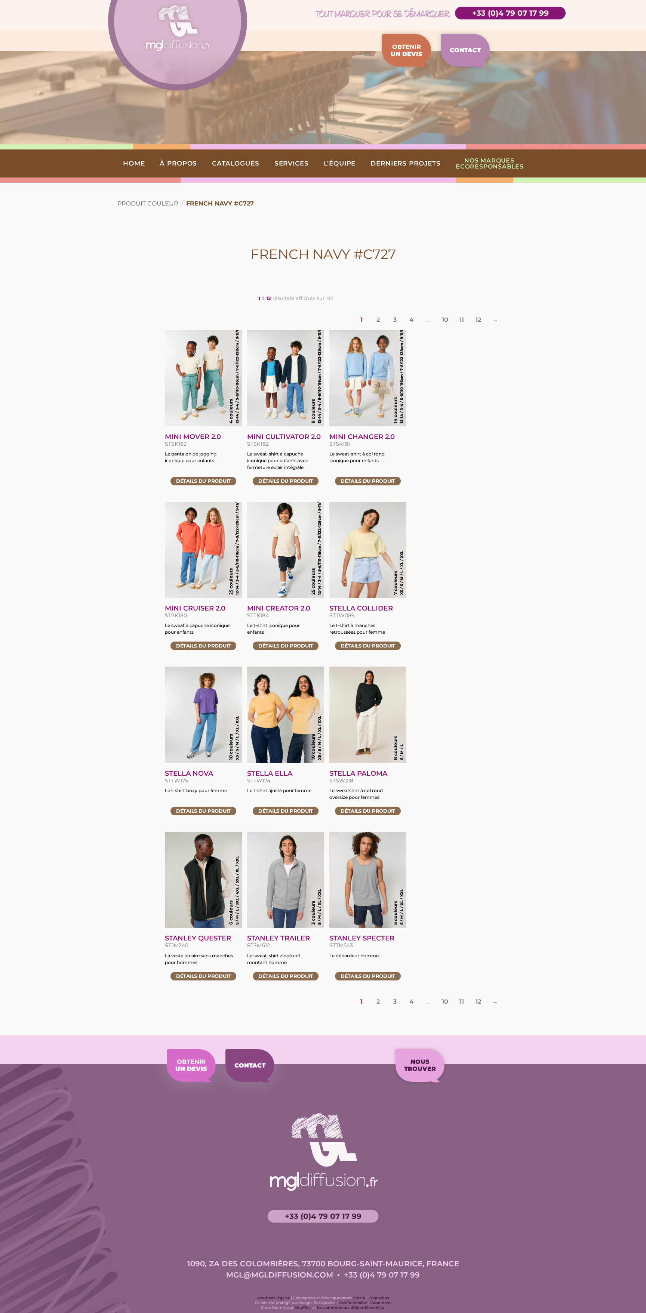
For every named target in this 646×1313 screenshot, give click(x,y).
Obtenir (406, 50)
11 (461, 319)
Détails (203, 481)
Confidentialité (353, 1302)
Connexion (379, 1297)
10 (445, 319)
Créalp (359, 1297)
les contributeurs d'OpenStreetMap (350, 1307)
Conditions (380, 1302)
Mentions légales (273, 1297)
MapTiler (303, 1307)
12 (478, 319)
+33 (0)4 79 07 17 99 (510, 13)
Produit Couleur (147, 203)
